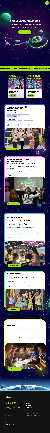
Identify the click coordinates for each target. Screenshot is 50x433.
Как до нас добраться (9, 424)
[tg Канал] (15, 403)
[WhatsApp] (6, 403)
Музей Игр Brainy (8, 417)
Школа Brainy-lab (8, 415)
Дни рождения (29, 403)
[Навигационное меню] (47, 3)
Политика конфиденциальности (33, 417)
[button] (24, 32)
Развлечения (29, 401)
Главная (27, 398)
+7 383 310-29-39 (8, 405)
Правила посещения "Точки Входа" (33, 415)
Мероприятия (29, 405)
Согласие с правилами (31, 420)
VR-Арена (28, 399)
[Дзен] (10, 403)
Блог (6, 422)
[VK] (8, 403)
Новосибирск (8, 408)
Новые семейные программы (33, 92)
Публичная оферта (30, 419)
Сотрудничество (8, 420)
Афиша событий (29, 407)
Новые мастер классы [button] (14, 92)
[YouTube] (13, 403)
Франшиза (7, 419)
